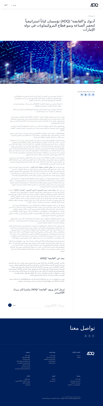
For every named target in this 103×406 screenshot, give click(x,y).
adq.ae (43, 279)
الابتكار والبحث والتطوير (49, 359)
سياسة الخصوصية (55, 398)
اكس (32, 281)
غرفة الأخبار (27, 379)
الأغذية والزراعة (26, 359)
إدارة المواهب (52, 363)
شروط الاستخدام (46, 398)
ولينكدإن (20, 281)
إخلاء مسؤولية (64, 398)
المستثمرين (52, 381)
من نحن (78, 355)
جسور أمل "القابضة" (75, 382)
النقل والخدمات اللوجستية (24, 363)
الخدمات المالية (26, 364)
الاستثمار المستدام (50, 357)
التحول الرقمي (51, 361)
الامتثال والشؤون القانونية (74, 398)
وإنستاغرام (27, 281)
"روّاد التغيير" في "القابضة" (73, 384)
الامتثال (53, 379)
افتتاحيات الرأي (26, 382)
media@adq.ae (26, 279)
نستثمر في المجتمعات (75, 381)
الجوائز (78, 357)
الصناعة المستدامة (25, 366)
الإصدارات (27, 384)
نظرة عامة (52, 355)
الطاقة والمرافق (26, 357)
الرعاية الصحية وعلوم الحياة (23, 361)
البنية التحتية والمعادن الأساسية (22, 368)
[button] (13, 5)
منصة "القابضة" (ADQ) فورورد (22, 381)
